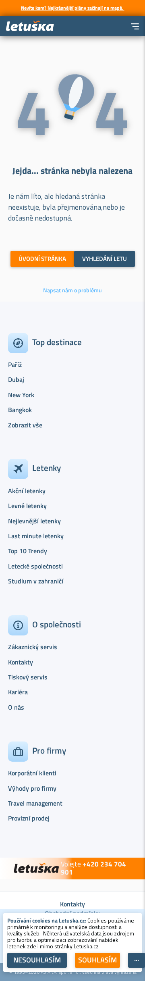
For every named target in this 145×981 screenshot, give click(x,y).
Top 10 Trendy (27, 551)
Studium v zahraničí (35, 581)
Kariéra (18, 692)
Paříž (15, 364)
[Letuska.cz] (30, 26)
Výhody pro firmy (32, 788)
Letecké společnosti (35, 566)
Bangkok (20, 409)
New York (21, 395)
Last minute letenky (36, 536)
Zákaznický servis (32, 647)
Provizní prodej (29, 818)
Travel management (35, 803)
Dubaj (16, 379)
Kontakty (20, 662)
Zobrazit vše (25, 425)
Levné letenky (27, 505)
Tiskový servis (28, 677)
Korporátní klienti (32, 773)
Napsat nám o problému (72, 290)
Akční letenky (27, 491)
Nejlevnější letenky (34, 521)
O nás (16, 707)
